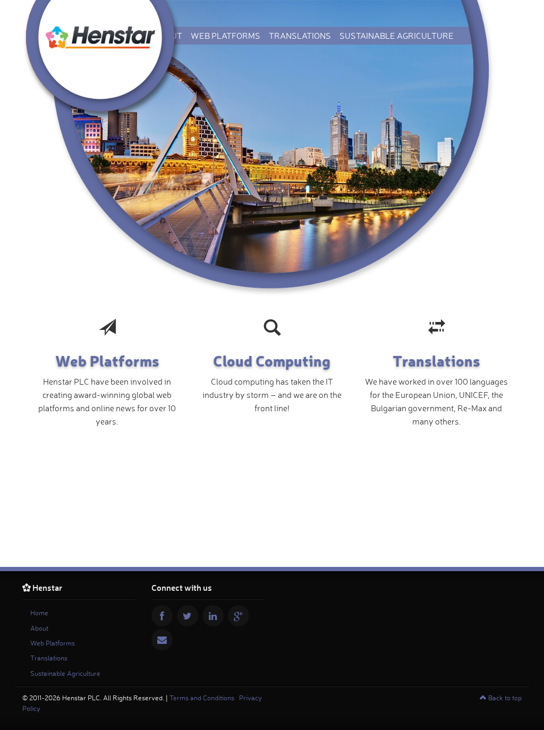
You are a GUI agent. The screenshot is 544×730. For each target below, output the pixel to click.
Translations (300, 35)
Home (39, 612)
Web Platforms (225, 35)
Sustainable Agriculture (396, 35)
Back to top (504, 697)
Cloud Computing (271, 360)
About (39, 628)
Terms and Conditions (201, 697)
